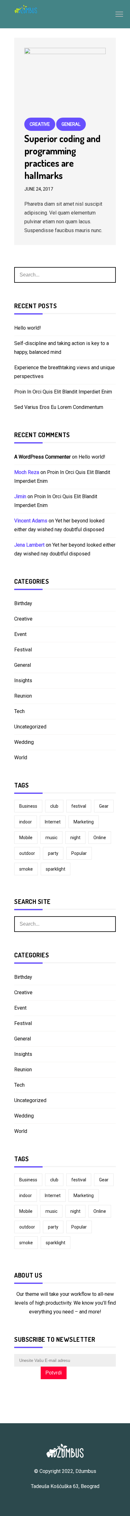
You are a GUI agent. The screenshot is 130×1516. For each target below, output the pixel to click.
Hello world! (27, 328)
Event (20, 634)
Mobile (25, 837)
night (75, 837)
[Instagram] (68, 1501)
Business (28, 806)
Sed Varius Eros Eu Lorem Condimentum (58, 407)
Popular (79, 853)
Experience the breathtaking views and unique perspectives (64, 372)
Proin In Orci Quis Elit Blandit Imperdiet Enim (63, 392)
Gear (104, 806)
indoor (25, 821)
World (20, 758)
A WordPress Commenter (42, 457)
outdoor (27, 853)
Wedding (24, 742)
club (54, 806)
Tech (19, 711)
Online (99, 837)
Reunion (23, 696)
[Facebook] (58, 1501)
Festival (23, 650)
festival (78, 806)
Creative (40, 124)
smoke (26, 869)
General (71, 124)
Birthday (23, 603)
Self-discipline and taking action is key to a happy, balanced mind (61, 347)
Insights (23, 680)
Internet (53, 821)
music (51, 837)
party (53, 853)
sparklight (55, 869)
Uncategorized (30, 727)
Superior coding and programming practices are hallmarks (62, 156)
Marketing (84, 821)
